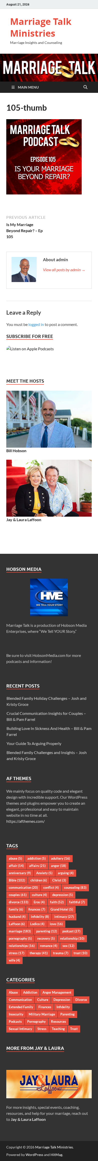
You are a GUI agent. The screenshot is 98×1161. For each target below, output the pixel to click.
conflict (51, 887)
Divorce (81, 1000)
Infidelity (63, 1007)
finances (36, 909)
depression (62, 895)
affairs (37, 866)
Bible (17, 880)
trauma (60, 953)
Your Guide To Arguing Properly (34, 743)
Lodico (37, 924)
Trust (74, 1029)
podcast (71, 931)
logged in (36, 324)
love (56, 924)
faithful (77, 902)
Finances (44, 1007)
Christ (59, 880)
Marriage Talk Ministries (40, 27)
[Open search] (85, 87)
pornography (20, 938)
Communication (20, 1000)
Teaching (58, 1029)
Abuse (13, 992)
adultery (60, 858)
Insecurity (16, 1014)
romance (48, 946)
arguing (66, 873)
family (16, 909)
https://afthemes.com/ (25, 821)
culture (39, 895)
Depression (62, 1000)
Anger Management (56, 992)
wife (14, 960)
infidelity (40, 917)
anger (58, 866)
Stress (41, 1029)
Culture (42, 1000)
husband (17, 917)
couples (18, 895)
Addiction (30, 992)
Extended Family (21, 1007)
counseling (75, 887)
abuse (15, 858)
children (38, 880)
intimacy (64, 917)
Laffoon (17, 924)
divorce (18, 902)
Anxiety (44, 873)
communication (23, 887)
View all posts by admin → (64, 269)
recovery (46, 938)
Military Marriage (42, 1014)
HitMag (56, 1154)
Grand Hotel (62, 909)
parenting (46, 931)
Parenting (67, 1014)
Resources (58, 1021)
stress (16, 953)
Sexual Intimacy (20, 1029)
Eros (39, 902)
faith (57, 902)
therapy (39, 953)
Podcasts (15, 1021)
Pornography (36, 1021)
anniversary (20, 873)
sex (68, 946)
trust (80, 953)
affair (16, 866)
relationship (72, 938)
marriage (20, 931)
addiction (36, 858)
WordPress (34, 1154)
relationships (22, 946)
